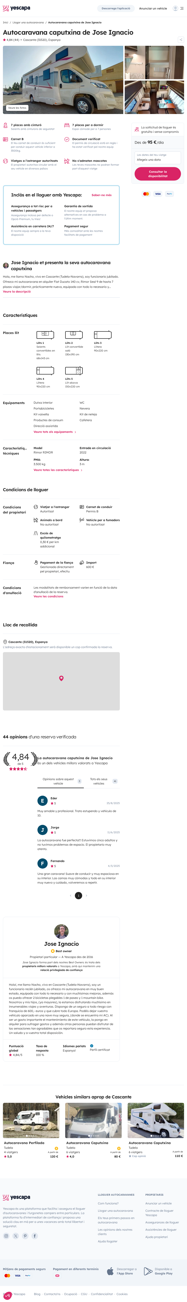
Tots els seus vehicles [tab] (103, 781)
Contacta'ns (52, 1294)
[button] (7, 1295)
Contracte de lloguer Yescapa (159, 1213)
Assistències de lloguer (161, 1229)
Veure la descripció (17, 291)
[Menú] (178, 8)
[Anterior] (7, 1120)
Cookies (122, 1294)
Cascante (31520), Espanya (41, 40)
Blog (37, 1294)
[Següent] (55, 1120)
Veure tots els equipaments (54, 432)
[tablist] (78, 782)
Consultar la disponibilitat (157, 174)
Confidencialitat (102, 1294)
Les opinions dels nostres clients (115, 1232)
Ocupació (70, 1294)
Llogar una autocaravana (115, 1210)
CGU (84, 1294)
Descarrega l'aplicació (116, 8)
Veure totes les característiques (57, 470)
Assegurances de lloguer (162, 1222)
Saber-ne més (102, 195)
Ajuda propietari (156, 1237)
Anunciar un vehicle (153, 8)
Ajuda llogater (107, 1241)
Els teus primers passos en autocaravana (116, 1220)
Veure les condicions (48, 596)
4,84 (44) (13, 40)
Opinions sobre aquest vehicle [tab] (61, 781)
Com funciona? (108, 1203)
